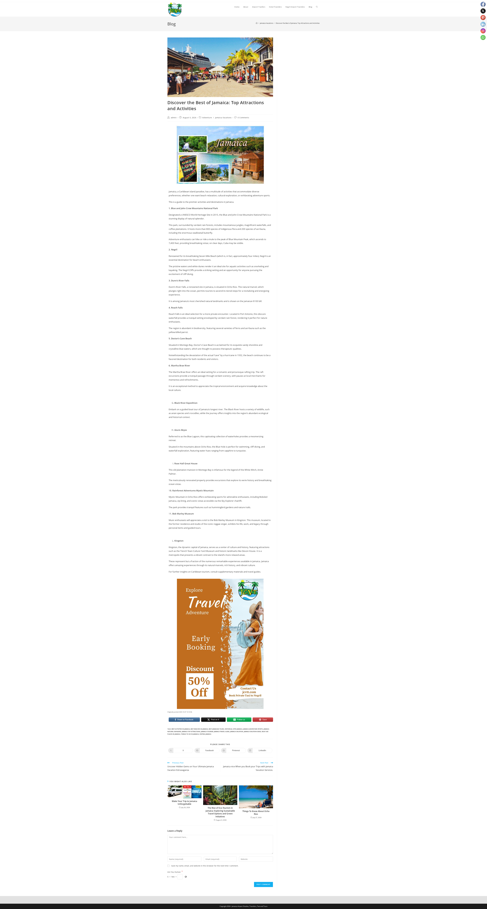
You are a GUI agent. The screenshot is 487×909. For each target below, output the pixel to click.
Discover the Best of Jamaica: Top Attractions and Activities (298, 23)
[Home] (256, 23)
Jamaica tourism (207, 731)
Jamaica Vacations (223, 117)
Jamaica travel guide (221, 731)
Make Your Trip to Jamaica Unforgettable (184, 802)
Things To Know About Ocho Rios (255, 812)
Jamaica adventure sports (253, 729)
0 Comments (243, 117)
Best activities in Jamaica (181, 729)
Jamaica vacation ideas (252, 731)
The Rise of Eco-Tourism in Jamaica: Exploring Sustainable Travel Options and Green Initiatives (220, 812)
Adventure (207, 117)
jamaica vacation (236, 731)
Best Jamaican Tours (216, 729)
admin (174, 117)
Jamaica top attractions (191, 731)
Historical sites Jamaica (233, 729)
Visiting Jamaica (205, 734)
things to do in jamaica (190, 734)
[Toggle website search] (317, 7)
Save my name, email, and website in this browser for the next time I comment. (204, 866)
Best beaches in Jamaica (199, 729)
